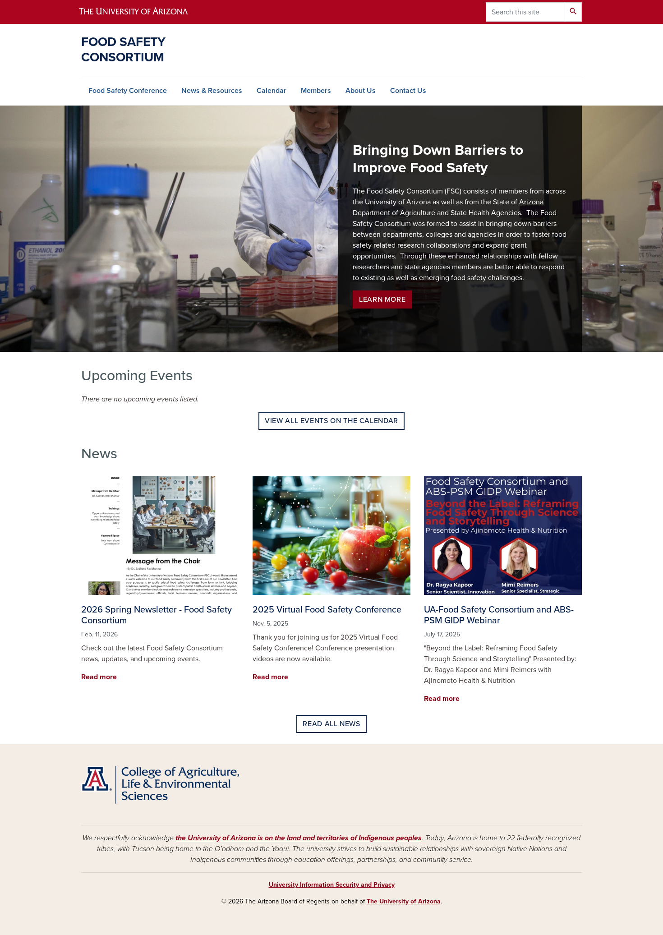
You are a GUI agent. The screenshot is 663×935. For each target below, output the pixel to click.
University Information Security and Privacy (332, 885)
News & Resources (211, 90)
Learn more (382, 299)
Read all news (331, 723)
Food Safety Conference (127, 90)
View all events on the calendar (331, 420)
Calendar (271, 90)
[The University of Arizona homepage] (141, 12)
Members (316, 90)
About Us (360, 90)
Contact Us (408, 90)
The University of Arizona (404, 901)
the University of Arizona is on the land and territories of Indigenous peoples (298, 838)
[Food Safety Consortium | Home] (160, 785)
